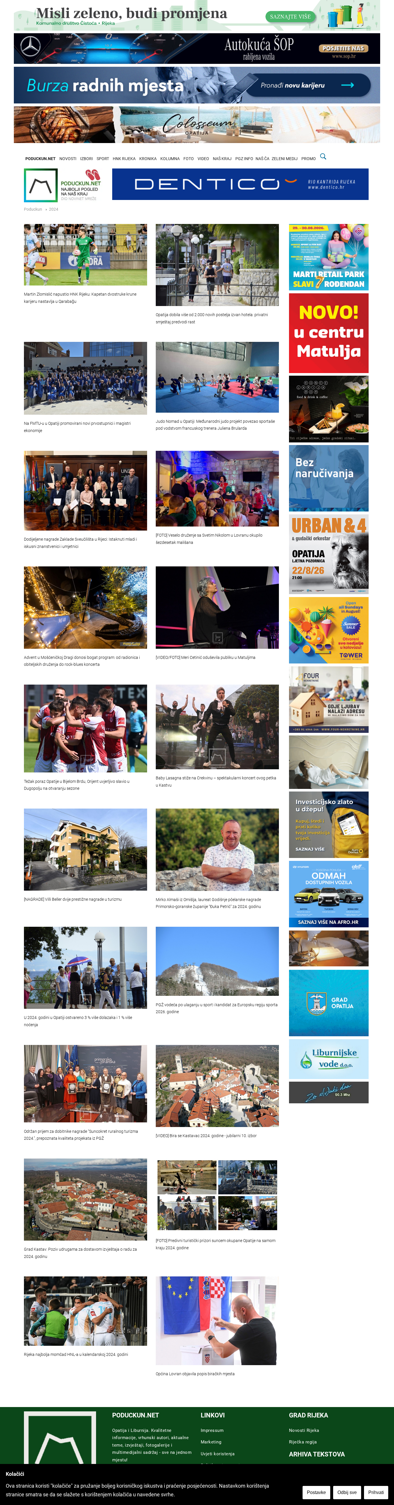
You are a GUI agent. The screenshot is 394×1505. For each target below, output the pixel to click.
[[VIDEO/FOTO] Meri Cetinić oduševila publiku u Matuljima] (217, 607)
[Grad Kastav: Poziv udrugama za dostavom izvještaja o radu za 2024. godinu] (85, 1200)
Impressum (212, 1430)
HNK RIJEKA (124, 158)
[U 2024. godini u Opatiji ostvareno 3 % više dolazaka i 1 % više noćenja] (85, 968)
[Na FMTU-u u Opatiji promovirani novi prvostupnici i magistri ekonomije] (85, 378)
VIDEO (203, 158)
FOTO (188, 158)
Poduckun (33, 209)
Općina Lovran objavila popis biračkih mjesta (195, 1373)
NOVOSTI (67, 158)
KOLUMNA (170, 158)
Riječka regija (303, 1442)
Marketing (211, 1442)
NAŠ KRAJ (222, 158)
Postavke (316, 1492)
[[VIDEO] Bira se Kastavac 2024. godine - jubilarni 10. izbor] (217, 1086)
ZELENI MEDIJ (285, 158)
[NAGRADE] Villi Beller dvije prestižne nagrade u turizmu (73, 899)
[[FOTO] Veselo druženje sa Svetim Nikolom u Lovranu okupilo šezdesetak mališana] (217, 489)
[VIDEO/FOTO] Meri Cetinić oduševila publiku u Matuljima (206, 657)
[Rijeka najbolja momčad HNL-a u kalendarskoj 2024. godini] (85, 1311)
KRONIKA (148, 158)
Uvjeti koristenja (218, 1453)
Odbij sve (347, 1492)
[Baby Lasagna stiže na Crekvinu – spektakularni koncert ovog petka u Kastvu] (217, 727)
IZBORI (86, 158)
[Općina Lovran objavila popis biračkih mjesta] (217, 1320)
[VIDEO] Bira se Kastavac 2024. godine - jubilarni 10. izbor (206, 1135)
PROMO (308, 158)
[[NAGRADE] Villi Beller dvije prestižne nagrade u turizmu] (85, 850)
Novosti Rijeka (304, 1430)
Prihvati (376, 1492)
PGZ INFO (244, 158)
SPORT (103, 158)
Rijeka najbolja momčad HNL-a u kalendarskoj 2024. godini (76, 1354)
